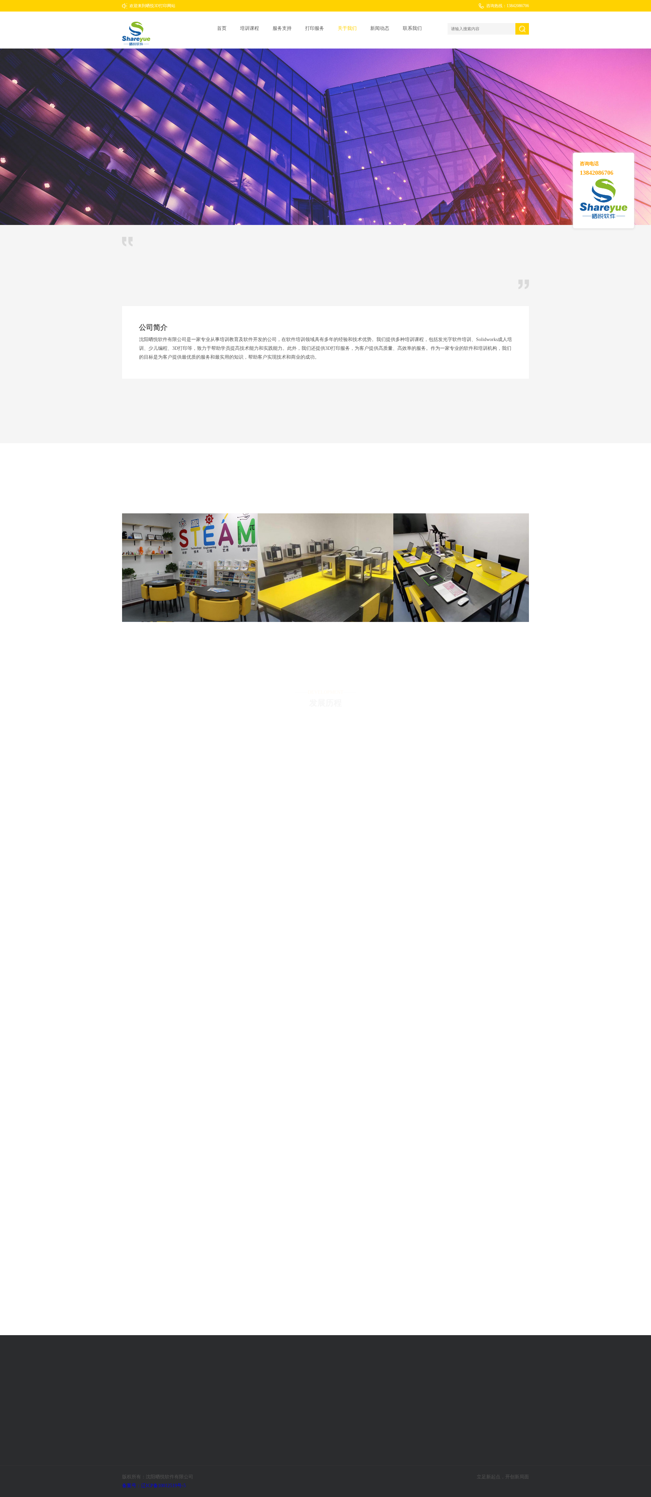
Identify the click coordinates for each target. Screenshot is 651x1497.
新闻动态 (379, 28)
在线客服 (503, 1370)
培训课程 (249, 28)
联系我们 (412, 28)
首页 (221, 28)
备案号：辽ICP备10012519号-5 (154, 1485)
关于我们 (347, 28)
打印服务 (314, 28)
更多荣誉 (325, 414)
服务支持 (282, 28)
